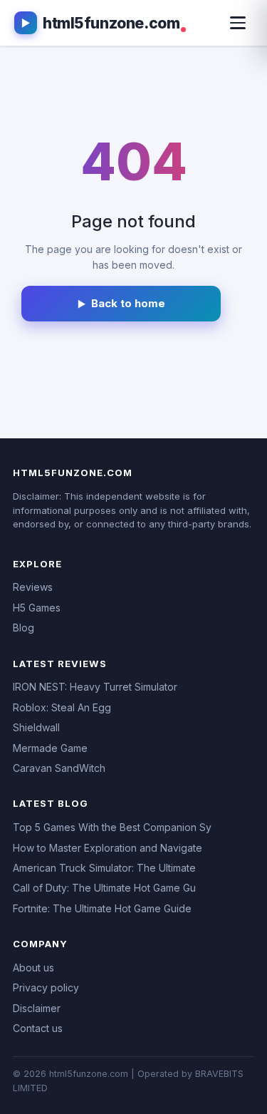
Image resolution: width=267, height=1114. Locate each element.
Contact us (38, 1028)
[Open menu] (238, 23)
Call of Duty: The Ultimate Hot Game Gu (104, 888)
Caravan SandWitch (59, 768)
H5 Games (37, 608)
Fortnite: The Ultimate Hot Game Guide (102, 908)
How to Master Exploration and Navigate (107, 848)
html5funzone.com (111, 23)
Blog (23, 628)
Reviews (33, 587)
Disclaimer (37, 1008)
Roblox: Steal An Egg (62, 707)
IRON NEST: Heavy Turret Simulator (95, 687)
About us (33, 967)
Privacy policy (46, 987)
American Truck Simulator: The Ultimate (104, 868)
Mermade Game (50, 748)
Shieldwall (36, 727)
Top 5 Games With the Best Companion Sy (112, 827)
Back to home (128, 303)
